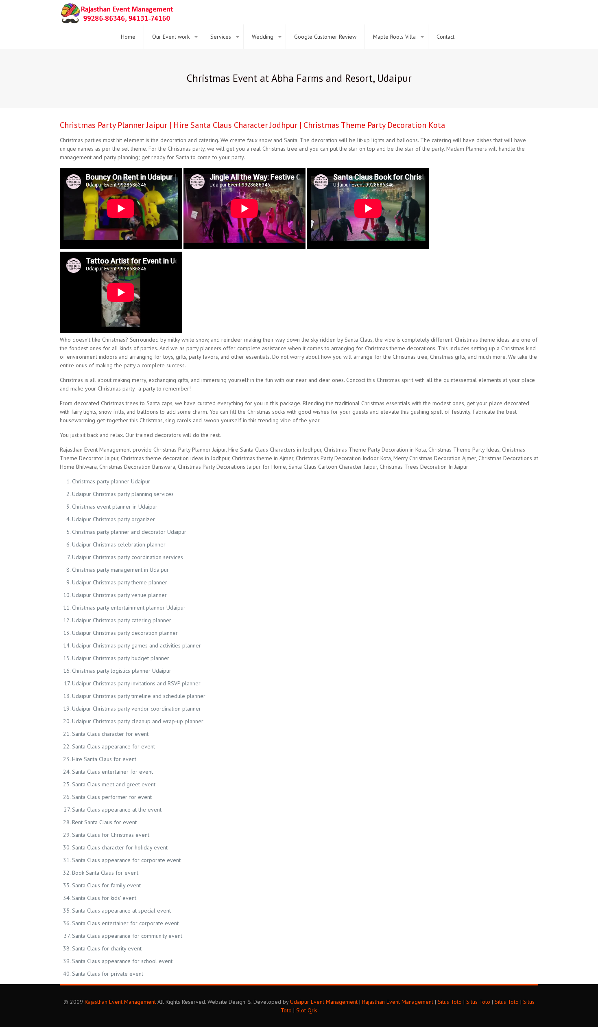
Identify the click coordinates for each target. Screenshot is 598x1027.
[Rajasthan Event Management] (117, 12)
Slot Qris (306, 1010)
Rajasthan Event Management (120, 1001)
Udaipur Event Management (324, 1001)
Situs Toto (450, 1001)
